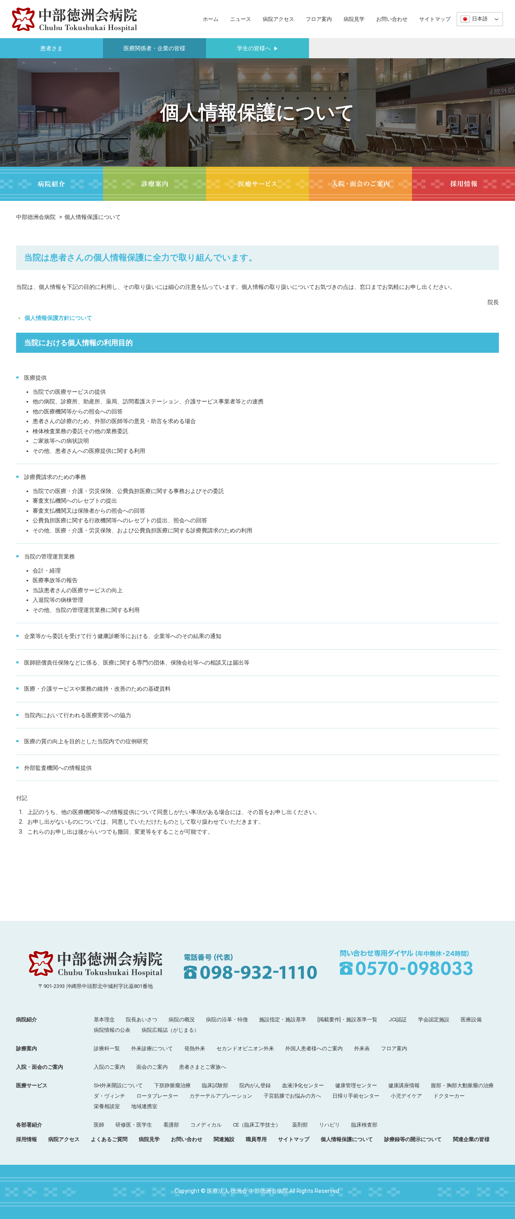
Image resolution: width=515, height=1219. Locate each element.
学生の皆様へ (257, 48)
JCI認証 (398, 1020)
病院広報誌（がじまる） (170, 1030)
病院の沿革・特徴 (227, 1020)
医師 (99, 1125)
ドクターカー (449, 1096)
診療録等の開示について (413, 1139)
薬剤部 (300, 1125)
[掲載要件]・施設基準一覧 (347, 1020)
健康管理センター (356, 1085)
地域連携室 (144, 1106)
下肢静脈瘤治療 (172, 1085)
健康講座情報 (404, 1085)
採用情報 (26, 1139)
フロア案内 (319, 19)
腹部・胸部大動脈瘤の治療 (462, 1085)
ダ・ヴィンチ (109, 1096)
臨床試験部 (215, 1085)
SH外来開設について (118, 1085)
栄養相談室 (107, 1106)
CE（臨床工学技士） (257, 1125)
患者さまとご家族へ (202, 1067)
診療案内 (26, 1048)
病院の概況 (182, 1020)
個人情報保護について (347, 1139)
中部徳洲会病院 (36, 217)
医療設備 (471, 1020)
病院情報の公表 (112, 1030)
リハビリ (329, 1125)
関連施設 (224, 1139)
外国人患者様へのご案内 (314, 1048)
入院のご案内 (109, 1067)
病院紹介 (26, 1020)
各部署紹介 (29, 1125)
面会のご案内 (152, 1067)
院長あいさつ (141, 1020)
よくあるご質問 (109, 1139)
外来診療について (152, 1048)
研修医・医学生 (133, 1125)
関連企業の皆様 (471, 1139)
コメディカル (206, 1125)
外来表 (362, 1048)
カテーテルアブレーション (221, 1096)
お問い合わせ (392, 19)
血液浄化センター (303, 1085)
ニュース (240, 19)
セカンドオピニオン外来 (245, 1048)
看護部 (171, 1125)
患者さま (51, 48)
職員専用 (256, 1139)
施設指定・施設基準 (282, 1020)
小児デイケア (406, 1096)
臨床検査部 (364, 1125)
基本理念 (104, 1020)
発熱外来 (194, 1048)
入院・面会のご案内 (39, 1067)
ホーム (210, 19)
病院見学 (354, 19)
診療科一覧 (107, 1048)
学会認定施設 (433, 1020)
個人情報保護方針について (58, 318)
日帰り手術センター (355, 1096)
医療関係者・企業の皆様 (154, 48)
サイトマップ (435, 19)
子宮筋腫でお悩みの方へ (292, 1096)
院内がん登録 (255, 1085)
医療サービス (31, 1085)
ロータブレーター (157, 1096)
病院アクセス (278, 19)
